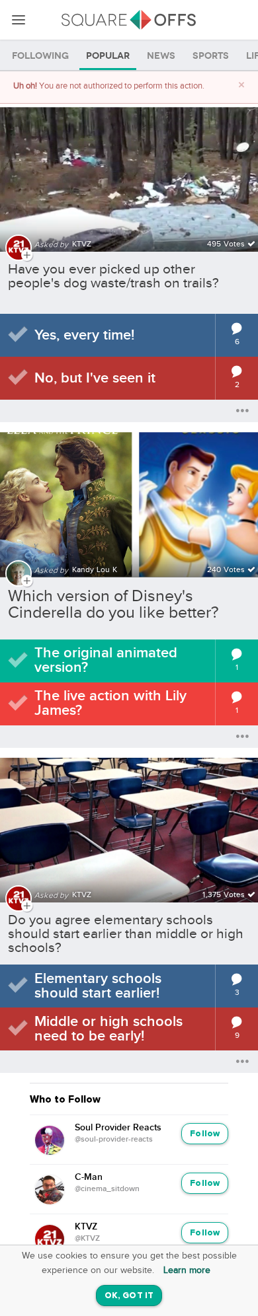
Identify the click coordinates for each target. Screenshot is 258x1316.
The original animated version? (105, 660)
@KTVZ (87, 1238)
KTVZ (86, 1226)
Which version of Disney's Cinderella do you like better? (113, 604)
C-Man (89, 1177)
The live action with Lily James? (110, 703)
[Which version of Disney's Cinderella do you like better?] (129, 496)
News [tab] (161, 55)
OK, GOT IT (129, 1296)
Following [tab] (40, 55)
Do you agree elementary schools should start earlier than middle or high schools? (125, 934)
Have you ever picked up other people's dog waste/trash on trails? (113, 276)
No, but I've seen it (94, 378)
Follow (205, 1134)
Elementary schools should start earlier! (97, 986)
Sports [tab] (211, 55)
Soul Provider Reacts (118, 1127)
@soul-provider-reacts (114, 1139)
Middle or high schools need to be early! (108, 1029)
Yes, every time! (84, 335)
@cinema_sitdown (107, 1189)
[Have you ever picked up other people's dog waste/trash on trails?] (129, 171)
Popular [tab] (108, 55)
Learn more (186, 1270)
